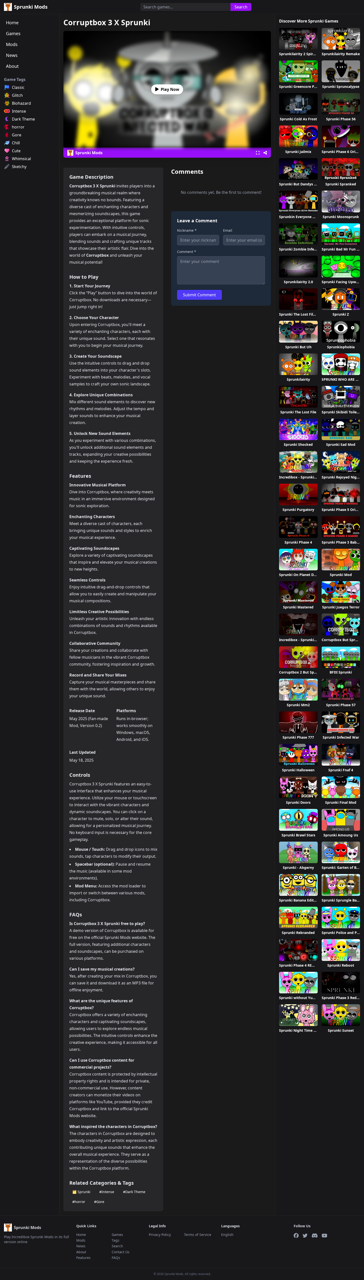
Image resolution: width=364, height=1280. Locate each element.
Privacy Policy (160, 1234)
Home (12, 22)
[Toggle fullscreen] (258, 153)
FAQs (116, 1257)
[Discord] (315, 1235)
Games (13, 33)
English (227, 1234)
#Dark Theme (134, 1191)
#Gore (99, 1201)
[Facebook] (296, 1235)
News (12, 55)
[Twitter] (305, 1235)
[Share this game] (265, 153)
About (12, 66)
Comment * (186, 251)
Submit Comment (199, 295)
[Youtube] (324, 1235)
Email (227, 230)
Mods (12, 44)
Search (240, 7)
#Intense (106, 1191)
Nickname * (187, 230)
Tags (115, 1240)
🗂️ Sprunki (81, 1191)
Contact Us (121, 1252)
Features (83, 1257)
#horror (78, 1201)
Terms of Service (197, 1234)
